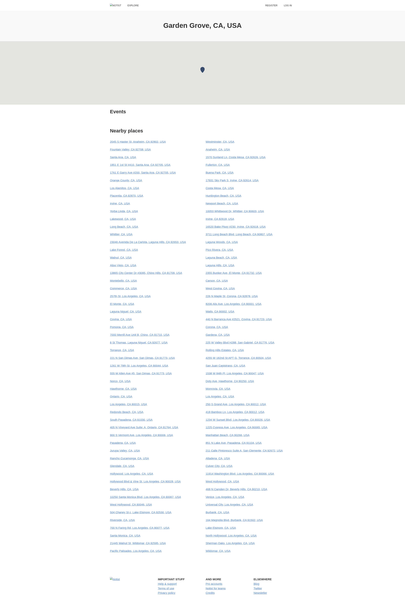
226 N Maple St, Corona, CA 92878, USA (232, 296)
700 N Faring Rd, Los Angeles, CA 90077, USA (139, 527)
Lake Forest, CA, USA (124, 249)
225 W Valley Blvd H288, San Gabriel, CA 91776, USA (240, 342)
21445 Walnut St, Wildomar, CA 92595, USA (138, 543)
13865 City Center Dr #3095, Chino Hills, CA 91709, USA (146, 273)
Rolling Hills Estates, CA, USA (225, 350)
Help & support (167, 583)
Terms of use (166, 588)
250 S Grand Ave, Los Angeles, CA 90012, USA (236, 404)
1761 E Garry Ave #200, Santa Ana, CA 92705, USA (143, 172)
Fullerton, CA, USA (218, 164)
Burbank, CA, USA (217, 512)
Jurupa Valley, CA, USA (125, 450)
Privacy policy (166, 592)
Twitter (258, 588)
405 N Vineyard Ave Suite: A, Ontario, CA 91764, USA (144, 427)
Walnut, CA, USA (121, 257)
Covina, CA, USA (121, 319)
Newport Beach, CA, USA (222, 203)
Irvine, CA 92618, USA (220, 219)
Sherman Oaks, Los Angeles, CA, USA (230, 543)
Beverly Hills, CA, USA (124, 489)
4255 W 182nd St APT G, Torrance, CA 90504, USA (238, 358)
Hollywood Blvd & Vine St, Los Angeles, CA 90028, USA (145, 481)
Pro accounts (214, 583)
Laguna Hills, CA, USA (220, 265)
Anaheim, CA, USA (218, 149)
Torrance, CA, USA (122, 350)
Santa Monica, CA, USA (125, 535)
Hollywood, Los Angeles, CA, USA (131, 473)
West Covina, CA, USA (220, 288)
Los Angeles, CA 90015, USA (128, 404)
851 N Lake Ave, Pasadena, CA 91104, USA (234, 442)
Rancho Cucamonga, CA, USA (129, 458)
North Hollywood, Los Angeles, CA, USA (231, 535)
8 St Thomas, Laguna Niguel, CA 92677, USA (139, 342)
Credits (210, 592)
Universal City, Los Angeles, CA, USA (229, 504)
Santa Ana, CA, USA (123, 157)
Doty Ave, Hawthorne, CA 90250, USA (230, 381)
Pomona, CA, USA (122, 327)
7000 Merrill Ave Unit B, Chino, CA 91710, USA (139, 334)
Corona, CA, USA (217, 327)
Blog (256, 583)
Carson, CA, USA (217, 280)
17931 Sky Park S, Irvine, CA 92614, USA (232, 180)
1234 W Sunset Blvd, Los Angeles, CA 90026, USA (238, 419)
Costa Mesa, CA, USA (220, 188)
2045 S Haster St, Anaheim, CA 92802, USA (138, 141)
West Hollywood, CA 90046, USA (131, 504)
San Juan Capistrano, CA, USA (225, 365)
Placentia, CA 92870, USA (126, 195)
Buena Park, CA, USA (220, 172)
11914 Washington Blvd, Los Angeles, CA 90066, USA (240, 473)
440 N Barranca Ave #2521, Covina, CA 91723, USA (239, 319)
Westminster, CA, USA (220, 141)
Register (271, 5)
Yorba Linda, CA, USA (124, 211)
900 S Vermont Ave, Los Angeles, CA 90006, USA (141, 435)
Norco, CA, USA (120, 381)
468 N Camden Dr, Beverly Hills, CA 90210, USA (236, 489)
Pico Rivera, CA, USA (219, 249)
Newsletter (260, 592)
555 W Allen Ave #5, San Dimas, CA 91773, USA (141, 373)
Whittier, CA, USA (121, 234)
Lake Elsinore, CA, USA (221, 527)
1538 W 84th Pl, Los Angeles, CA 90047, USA (235, 373)
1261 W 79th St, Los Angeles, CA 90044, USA (139, 365)
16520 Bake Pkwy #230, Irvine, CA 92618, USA (236, 226)
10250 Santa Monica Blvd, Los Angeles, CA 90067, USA (145, 497)
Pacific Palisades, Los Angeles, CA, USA (136, 551)
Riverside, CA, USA (122, 520)
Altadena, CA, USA (218, 458)
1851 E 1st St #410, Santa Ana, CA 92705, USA (140, 164)
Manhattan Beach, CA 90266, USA (227, 435)
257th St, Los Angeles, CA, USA (130, 296)
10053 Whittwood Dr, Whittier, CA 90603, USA (235, 211)
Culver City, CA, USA (219, 466)
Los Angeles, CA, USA (220, 396)
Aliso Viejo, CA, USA (123, 265)
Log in (288, 5)
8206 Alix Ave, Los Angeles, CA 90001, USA (233, 304)
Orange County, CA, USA (126, 180)
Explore (133, 5)
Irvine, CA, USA (120, 203)
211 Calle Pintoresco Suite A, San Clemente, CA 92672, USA (244, 450)
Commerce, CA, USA (123, 288)
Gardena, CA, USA (218, 334)
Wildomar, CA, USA (218, 551)
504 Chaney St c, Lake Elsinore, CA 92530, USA (140, 512)
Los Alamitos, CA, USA (124, 188)
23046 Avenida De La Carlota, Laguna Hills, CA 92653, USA (148, 242)
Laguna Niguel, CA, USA (125, 311)
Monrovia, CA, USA (218, 388)
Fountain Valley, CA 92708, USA (130, 149)
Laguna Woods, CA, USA (222, 242)
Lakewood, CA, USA (123, 219)
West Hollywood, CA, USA (222, 481)
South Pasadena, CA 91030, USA (131, 419)
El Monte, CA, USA (122, 304)
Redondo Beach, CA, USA (126, 412)
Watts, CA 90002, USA (220, 311)
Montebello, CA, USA (123, 280)
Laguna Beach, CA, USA (221, 257)
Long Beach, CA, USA (124, 226)
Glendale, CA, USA (122, 466)
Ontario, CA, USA (121, 396)
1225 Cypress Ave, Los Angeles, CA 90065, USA (236, 427)
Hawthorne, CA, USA (123, 388)
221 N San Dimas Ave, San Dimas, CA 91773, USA (142, 358)
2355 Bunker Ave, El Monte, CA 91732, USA (234, 273)
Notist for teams (216, 588)
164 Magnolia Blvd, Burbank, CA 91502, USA (234, 520)
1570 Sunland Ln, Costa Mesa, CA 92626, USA (235, 157)
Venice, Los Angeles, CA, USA (225, 497)
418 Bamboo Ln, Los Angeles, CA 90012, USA (235, 412)
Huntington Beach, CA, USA (223, 195)
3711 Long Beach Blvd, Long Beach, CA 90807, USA (239, 234)
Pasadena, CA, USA (123, 442)
